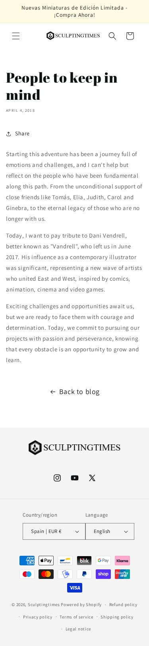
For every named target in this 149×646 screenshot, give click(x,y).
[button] (16, 36)
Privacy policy (37, 617)
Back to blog (79, 391)
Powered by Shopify (81, 604)
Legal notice (78, 629)
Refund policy (123, 604)
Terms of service (76, 617)
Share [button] (22, 133)
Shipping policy (117, 617)
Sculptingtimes (44, 604)
